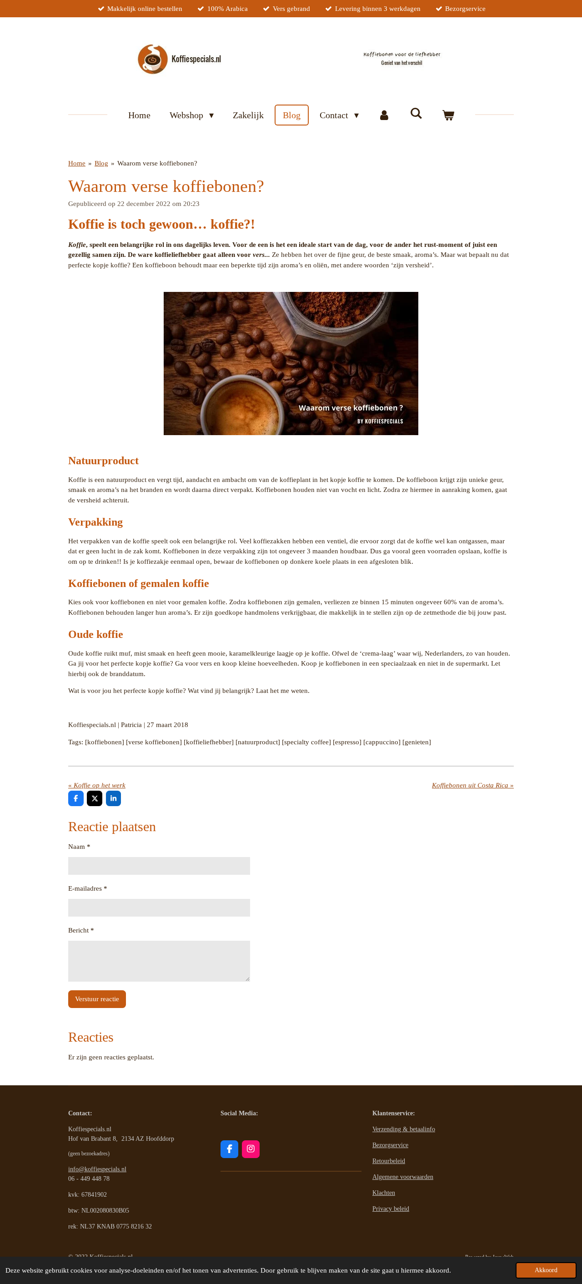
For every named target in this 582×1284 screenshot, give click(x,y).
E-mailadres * (87, 888)
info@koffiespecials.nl (97, 1169)
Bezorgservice (390, 1145)
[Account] (384, 115)
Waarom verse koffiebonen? (157, 163)
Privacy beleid (390, 1208)
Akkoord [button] (546, 1270)
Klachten (383, 1192)
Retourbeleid (388, 1161)
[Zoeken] (416, 113)
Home (76, 163)
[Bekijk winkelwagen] (448, 115)
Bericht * (81, 930)
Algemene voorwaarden (402, 1177)
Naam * (79, 846)
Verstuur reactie (97, 999)
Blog (101, 163)
